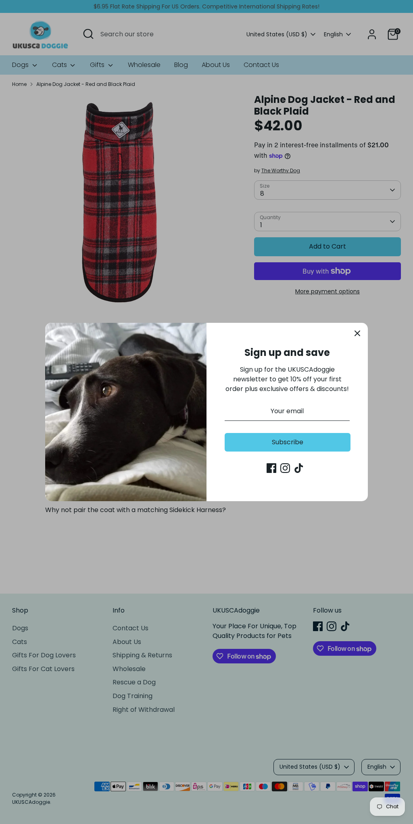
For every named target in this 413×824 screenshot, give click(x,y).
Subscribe (287, 442)
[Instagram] (285, 468)
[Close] (357, 333)
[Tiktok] (299, 468)
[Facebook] (271, 468)
